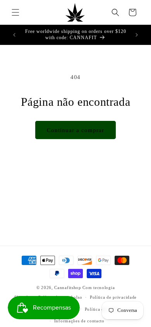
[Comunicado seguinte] (136, 34)
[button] (15, 12)
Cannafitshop (67, 287)
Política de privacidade (113, 297)
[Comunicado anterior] (14, 34)
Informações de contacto (79, 320)
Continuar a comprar (75, 130)
